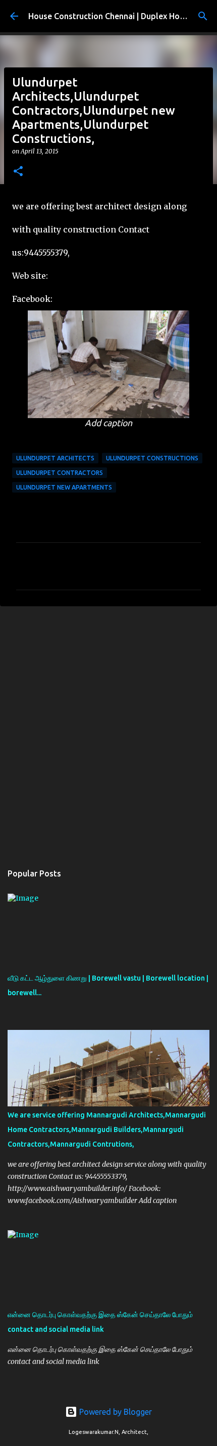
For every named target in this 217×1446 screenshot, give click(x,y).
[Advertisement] (108, 729)
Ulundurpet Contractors (59, 472)
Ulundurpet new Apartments (64, 487)
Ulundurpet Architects (55, 458)
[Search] (203, 16)
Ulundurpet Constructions (152, 458)
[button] (18, 172)
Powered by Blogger (114, 1411)
